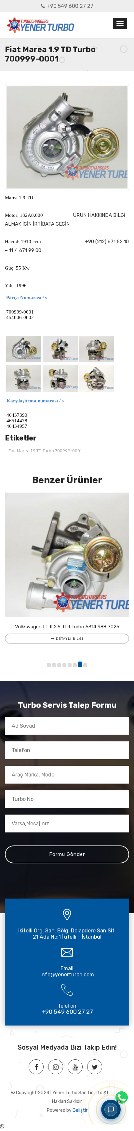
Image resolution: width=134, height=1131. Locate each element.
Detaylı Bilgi (69, 638)
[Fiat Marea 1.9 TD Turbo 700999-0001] (67, 137)
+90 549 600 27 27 (70, 6)
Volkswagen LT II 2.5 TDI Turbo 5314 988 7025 (67, 627)
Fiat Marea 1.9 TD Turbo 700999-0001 (45, 450)
